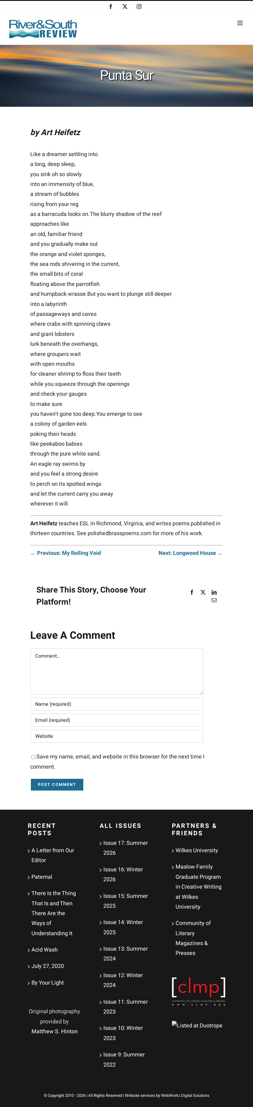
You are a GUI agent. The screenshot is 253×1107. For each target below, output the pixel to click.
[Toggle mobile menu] (240, 23)
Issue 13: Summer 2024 (125, 954)
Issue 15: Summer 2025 (125, 901)
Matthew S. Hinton (54, 1031)
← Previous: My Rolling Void (65, 553)
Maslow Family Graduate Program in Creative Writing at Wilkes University (199, 887)
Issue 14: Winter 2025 (123, 927)
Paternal (41, 877)
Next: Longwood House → (191, 553)
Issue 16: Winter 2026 (123, 874)
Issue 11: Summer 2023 (125, 1007)
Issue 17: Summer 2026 (125, 848)
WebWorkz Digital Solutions (185, 1095)
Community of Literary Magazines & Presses (193, 938)
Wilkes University (197, 850)
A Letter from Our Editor (52, 855)
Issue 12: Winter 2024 (123, 980)
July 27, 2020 (47, 966)
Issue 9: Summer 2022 (124, 1060)
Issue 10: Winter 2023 (123, 1033)
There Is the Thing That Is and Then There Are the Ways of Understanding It (53, 913)
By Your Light (47, 983)
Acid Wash (44, 950)
